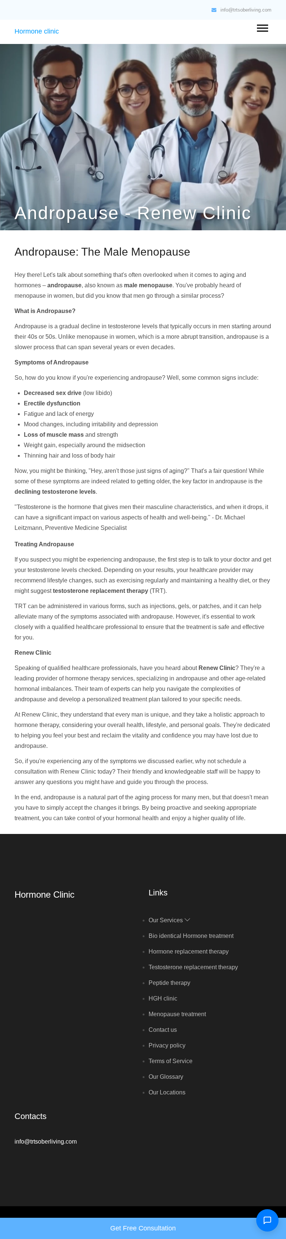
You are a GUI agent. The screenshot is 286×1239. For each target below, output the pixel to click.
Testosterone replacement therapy (193, 967)
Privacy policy (167, 1045)
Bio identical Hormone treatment (191, 936)
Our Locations (167, 1092)
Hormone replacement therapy (189, 951)
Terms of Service (171, 1061)
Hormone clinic (37, 31)
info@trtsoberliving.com (245, 10)
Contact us (163, 1030)
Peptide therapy (169, 983)
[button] (262, 27)
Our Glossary (166, 1077)
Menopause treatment (177, 1014)
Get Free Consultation (143, 1228)
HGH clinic (163, 998)
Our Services (166, 920)
